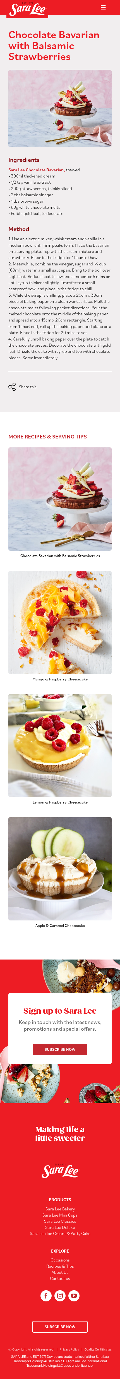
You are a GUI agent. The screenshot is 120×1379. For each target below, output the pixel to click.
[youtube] (74, 1295)
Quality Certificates (98, 1349)
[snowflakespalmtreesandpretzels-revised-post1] (60, 696)
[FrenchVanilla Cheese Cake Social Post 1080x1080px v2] (60, 573)
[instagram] (60, 1295)
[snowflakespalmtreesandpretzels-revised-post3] (60, 819)
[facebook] (46, 1295)
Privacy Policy (69, 1349)
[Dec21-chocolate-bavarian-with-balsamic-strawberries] (60, 449)
